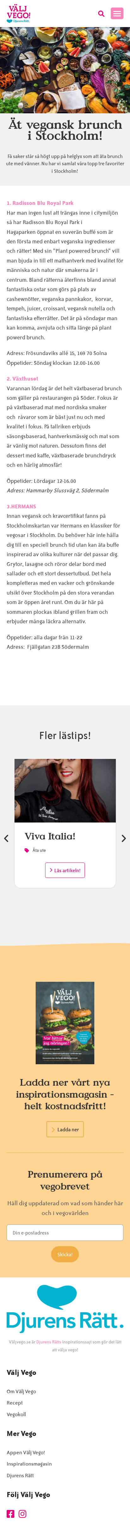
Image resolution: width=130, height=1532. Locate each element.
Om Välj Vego (21, 1391)
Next (123, 838)
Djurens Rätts (48, 1342)
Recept (15, 1402)
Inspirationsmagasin (29, 1464)
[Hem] (18, 13)
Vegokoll (16, 1414)
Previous (6, 838)
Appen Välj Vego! (26, 1452)
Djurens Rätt (20, 1475)
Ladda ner (68, 1130)
